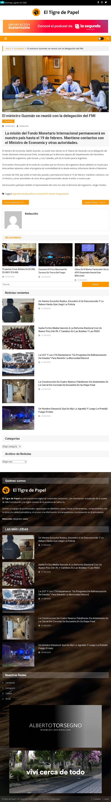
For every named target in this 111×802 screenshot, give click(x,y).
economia (40, 193)
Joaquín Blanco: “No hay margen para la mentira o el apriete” (96, 202)
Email (8, 698)
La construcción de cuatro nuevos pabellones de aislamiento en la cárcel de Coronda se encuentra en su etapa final (73, 383)
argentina (16, 193)
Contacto (97, 799)
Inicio (106, 799)
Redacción (24, 126)
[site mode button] (101, 38)
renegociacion (62, 193)
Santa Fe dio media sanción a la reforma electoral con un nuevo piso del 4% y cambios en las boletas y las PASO (70, 330)
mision (52, 193)
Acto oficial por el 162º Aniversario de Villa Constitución (17, 202)
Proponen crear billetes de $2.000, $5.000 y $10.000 (18, 271)
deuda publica (28, 193)
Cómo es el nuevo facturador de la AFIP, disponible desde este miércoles (92, 272)
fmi (46, 193)
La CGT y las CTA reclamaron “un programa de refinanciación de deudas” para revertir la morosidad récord (72, 357)
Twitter (8, 693)
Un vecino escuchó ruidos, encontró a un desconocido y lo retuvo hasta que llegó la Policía (71, 303)
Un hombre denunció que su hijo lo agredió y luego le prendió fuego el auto (73, 410)
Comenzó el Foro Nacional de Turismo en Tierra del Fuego (52, 271)
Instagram (10, 688)
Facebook (10, 682)
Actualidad (8, 121)
